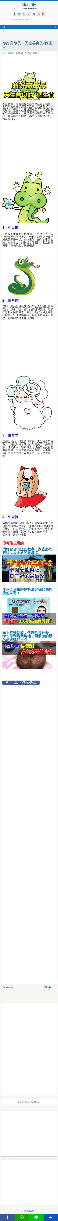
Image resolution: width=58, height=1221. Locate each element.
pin (29, 13)
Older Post (49, 987)
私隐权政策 (29, 1211)
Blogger (37, 1102)
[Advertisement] (26, 64)
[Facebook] (7, 1217)
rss (38, 13)
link (33, 13)
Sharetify (29, 5)
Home (4, 53)
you (43, 13)
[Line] (36, 1217)
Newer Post (8, 987)
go (24, 13)
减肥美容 (11, 53)
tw (19, 13)
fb (14, 13)
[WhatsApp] (22, 1217)
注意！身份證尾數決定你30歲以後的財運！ (27, 591)
